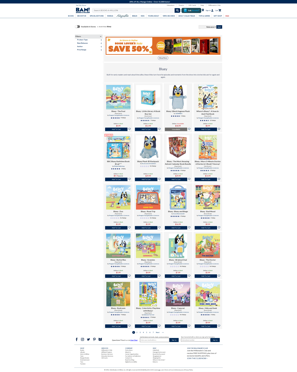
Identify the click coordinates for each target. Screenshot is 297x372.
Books (82, 350)
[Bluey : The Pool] (118, 97)
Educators (170, 5)
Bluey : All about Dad (178, 260)
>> (163, 332)
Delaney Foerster (149, 315)
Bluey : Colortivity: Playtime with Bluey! (148, 309)
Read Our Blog (129, 360)
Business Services (107, 354)
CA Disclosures (179, 370)
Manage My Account (159, 352)
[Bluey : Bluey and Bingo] (178, 197)
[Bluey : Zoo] (118, 197)
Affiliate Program (106, 352)
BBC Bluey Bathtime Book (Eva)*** (118, 162)
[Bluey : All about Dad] (178, 246)
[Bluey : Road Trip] (148, 197)
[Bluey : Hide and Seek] (208, 294)
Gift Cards (192, 5)
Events (181, 5)
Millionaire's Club (214, 5)
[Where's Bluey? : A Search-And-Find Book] (208, 97)
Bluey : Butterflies (118, 260)
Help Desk (156, 350)
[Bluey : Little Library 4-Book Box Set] (148, 97)
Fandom (83, 364)
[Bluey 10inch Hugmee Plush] (178, 97)
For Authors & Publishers (133, 356)
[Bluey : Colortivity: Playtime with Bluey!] (148, 294)
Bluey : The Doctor (208, 260)
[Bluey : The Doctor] (208, 246)
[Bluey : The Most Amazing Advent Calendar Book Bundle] (178, 147)
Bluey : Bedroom (118, 308)
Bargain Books (84, 358)
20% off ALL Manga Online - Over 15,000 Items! (149, 2)
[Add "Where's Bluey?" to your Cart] (208, 129)
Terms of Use (169, 370)
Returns (155, 362)
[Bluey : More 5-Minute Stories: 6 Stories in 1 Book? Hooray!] (207, 147)
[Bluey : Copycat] (178, 294)
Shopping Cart (157, 356)
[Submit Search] (177, 10)
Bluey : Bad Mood (207, 211)
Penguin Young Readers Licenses (119, 115)
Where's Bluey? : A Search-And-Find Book (207, 112)
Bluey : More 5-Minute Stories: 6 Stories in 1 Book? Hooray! (208, 162)
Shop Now (163, 58)
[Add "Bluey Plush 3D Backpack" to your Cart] (148, 179)
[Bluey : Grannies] (148, 246)
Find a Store (128, 350)
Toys (81, 362)
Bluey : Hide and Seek (208, 308)
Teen (81, 356)
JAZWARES (178, 113)
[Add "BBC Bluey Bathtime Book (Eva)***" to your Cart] (118, 179)
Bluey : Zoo (118, 211)
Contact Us (128, 358)
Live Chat (134, 340)
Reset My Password (159, 354)
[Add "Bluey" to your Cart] (118, 129)
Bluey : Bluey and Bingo (178, 211)
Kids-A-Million (84, 354)
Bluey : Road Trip (148, 211)
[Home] (82, 10)
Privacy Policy (188, 370)
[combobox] (137, 10)
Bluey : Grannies (148, 260)
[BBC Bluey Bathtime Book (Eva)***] (118, 147)
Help (202, 5)
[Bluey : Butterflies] (118, 246)
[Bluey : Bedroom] (118, 294)
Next (158, 332)
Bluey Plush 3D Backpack (148, 161)
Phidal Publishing (119, 166)
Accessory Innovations (149, 163)
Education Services (107, 356)
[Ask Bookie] (191, 10)
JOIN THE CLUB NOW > (197, 358)
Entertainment (84, 360)
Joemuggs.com (159, 370)
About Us (128, 352)
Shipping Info (157, 358)
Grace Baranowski (178, 214)
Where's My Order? (159, 360)
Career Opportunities (132, 354)
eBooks (82, 352)
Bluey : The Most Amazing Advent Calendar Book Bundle (178, 162)
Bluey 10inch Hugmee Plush (178, 111)
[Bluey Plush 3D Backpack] (148, 147)
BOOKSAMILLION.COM (145, 370)
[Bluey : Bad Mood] (208, 197)
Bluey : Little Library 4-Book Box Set (148, 112)
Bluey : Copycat (178, 308)
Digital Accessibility (131, 362)
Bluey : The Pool (118, 111)
